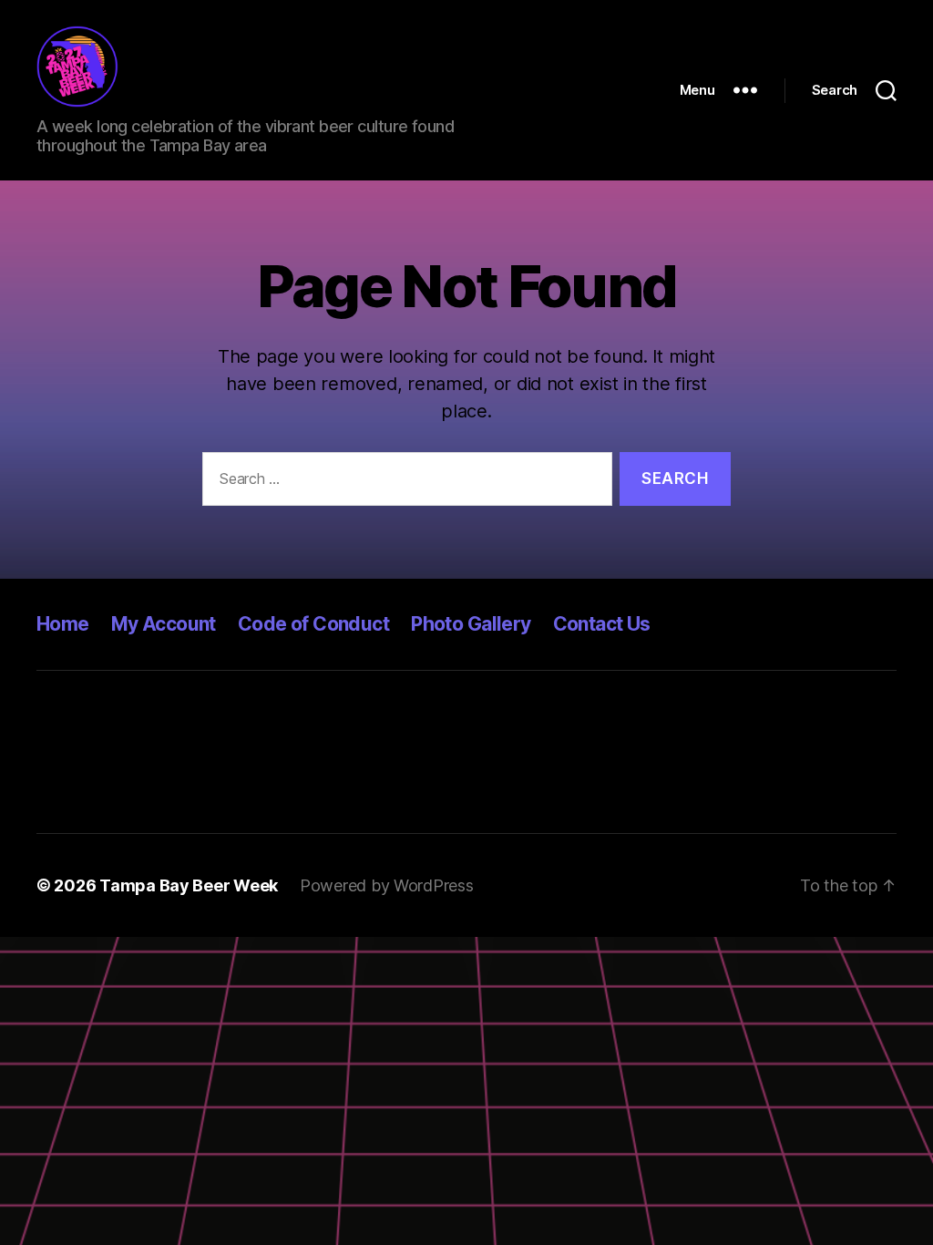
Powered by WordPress (387, 885)
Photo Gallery (470, 623)
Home (62, 623)
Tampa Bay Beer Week (188, 885)
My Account (163, 623)
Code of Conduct (313, 623)
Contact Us (602, 623)
